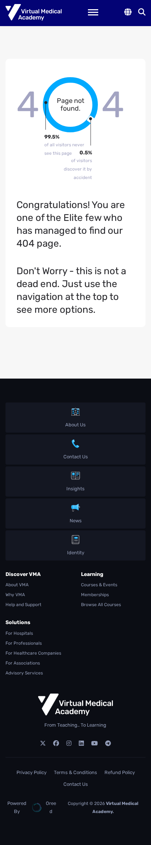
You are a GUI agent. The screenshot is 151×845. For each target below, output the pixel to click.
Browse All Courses (101, 604)
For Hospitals (19, 633)
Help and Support (23, 604)
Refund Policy (119, 772)
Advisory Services (24, 673)
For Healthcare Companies (33, 653)
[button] (128, 12)
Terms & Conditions (75, 772)
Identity (75, 552)
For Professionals (23, 643)
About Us (75, 424)
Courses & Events (99, 584)
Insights (75, 488)
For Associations (22, 663)
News (76, 520)
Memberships (95, 594)
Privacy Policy (31, 772)
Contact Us (75, 456)
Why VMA (15, 594)
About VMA (17, 584)
